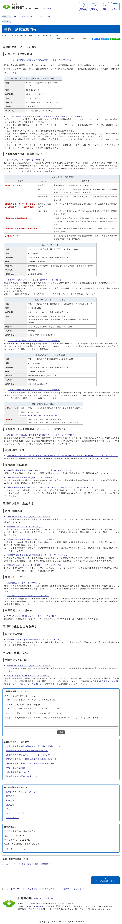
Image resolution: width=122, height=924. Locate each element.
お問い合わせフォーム (14, 849)
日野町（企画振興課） (29, 666)
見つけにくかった (53, 708)
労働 (48, 16)
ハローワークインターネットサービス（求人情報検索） (45, 116)
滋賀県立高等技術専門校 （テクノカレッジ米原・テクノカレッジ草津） (52, 488)
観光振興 (10, 801)
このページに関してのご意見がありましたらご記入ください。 (33, 713)
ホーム (15, 16)
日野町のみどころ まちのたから (22, 792)
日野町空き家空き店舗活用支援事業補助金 (38, 555)
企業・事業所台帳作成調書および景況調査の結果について (33, 746)
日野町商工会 (25, 527)
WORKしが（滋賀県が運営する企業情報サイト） (41, 435)
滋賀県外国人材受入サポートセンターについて (28, 755)
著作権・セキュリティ (73, 889)
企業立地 (10, 805)
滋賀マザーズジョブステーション (35, 280)
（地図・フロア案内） (43, 898)
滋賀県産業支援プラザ (29, 517)
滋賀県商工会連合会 (28, 596)
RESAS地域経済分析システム (33, 616)
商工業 (39, 16)
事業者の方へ (27, 16)
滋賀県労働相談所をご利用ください (23, 776)
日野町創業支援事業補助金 (31, 539)
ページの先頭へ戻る (105, 881)
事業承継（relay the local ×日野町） (36, 565)
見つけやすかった (15, 708)
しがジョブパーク (27, 160)
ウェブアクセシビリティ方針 (41, 889)
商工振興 (10, 796)
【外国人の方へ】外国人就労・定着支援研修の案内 (30, 764)
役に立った (12, 700)
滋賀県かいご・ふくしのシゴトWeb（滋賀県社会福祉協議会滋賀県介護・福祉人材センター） (62, 456)
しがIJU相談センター (28, 676)
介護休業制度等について (17, 772)
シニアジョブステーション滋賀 (34, 341)
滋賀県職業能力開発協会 (30, 478)
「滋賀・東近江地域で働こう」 (34, 390)
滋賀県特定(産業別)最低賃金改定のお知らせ (27, 751)
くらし (15, 864)
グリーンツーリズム (15, 813)
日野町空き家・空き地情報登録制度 (35, 639)
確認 (61, 732)
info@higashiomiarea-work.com (43, 415)
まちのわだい (12, 818)
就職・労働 (26, 864)
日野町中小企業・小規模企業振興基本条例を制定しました (33, 759)
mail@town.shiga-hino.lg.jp (41, 906)
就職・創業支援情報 (15, 768)
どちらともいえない (28, 700)
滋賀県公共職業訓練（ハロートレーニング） (39, 470)
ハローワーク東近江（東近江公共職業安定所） (40, 60)
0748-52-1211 (69, 906)
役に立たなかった (47, 700)
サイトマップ (13, 889)
